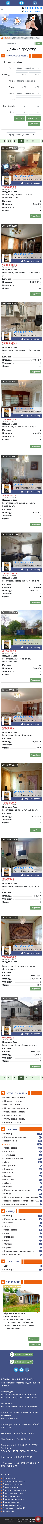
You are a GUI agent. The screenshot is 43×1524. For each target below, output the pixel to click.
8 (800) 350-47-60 (33, 8)
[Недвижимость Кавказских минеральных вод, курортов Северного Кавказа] (2, 38)
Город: (12, 68)
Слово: (11, 99)
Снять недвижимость (13, 1499)
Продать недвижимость (14, 1490)
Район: (12, 81)
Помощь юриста (11, 1487)
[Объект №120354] (21, 552)
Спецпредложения (12, 1505)
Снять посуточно (11, 1502)
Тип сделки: (9, 62)
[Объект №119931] (21, 399)
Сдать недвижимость (13, 1493)
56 (9, 141)
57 (15, 141)
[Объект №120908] (21, 857)
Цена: (12, 112)
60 (33, 141)
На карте (20, 118)
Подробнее (35, 216)
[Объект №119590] (21, 322)
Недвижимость (10, 1478)
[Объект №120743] (21, 783)
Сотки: (12, 87)
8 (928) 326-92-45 (34, 11)
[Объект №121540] (21, 1016)
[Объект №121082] (21, 935)
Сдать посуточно (11, 1496)
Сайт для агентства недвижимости (29, 1521)
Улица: (12, 93)
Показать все (35, 1345)
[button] (28, 62)
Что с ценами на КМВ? (14, 1508)
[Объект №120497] (21, 708)
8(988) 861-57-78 (24, 176)
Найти (39, 43)
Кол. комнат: (9, 106)
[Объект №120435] (21, 630)
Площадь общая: (8, 74)
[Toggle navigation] (1, 9)
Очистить (34, 124)
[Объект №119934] (21, 474)
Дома (7, 38)
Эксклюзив (8, 1511)
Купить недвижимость (14, 1481)
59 (27, 141)
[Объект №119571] (21, 166)
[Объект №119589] (21, 244)
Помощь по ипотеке (12, 1484)
